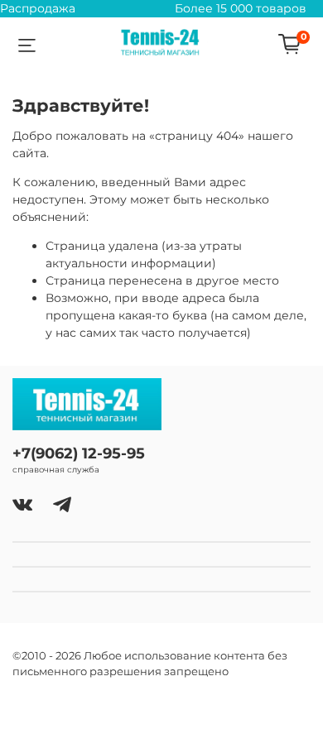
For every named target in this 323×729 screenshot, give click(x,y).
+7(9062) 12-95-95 (78, 453)
